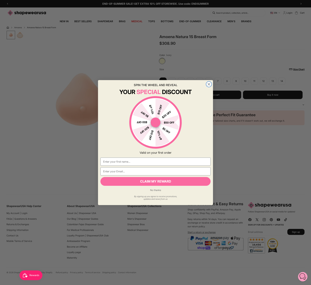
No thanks (155, 190)
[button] (302, 276)
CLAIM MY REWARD (155, 181)
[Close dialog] (209, 84)
